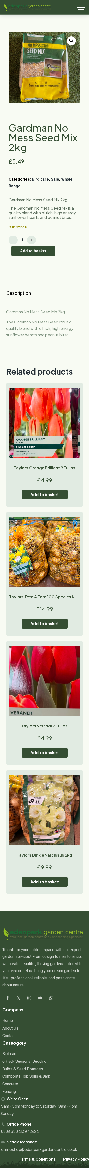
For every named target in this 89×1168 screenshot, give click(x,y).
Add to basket (33, 251)
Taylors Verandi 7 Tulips (44, 725)
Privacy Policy (76, 1159)
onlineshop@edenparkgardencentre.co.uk (39, 1149)
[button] (71, 40)
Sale (55, 179)
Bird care (40, 179)
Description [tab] (18, 293)
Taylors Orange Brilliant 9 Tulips (44, 467)
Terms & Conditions (37, 1159)
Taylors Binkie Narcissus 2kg (44, 855)
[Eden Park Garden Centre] (28, 7)
